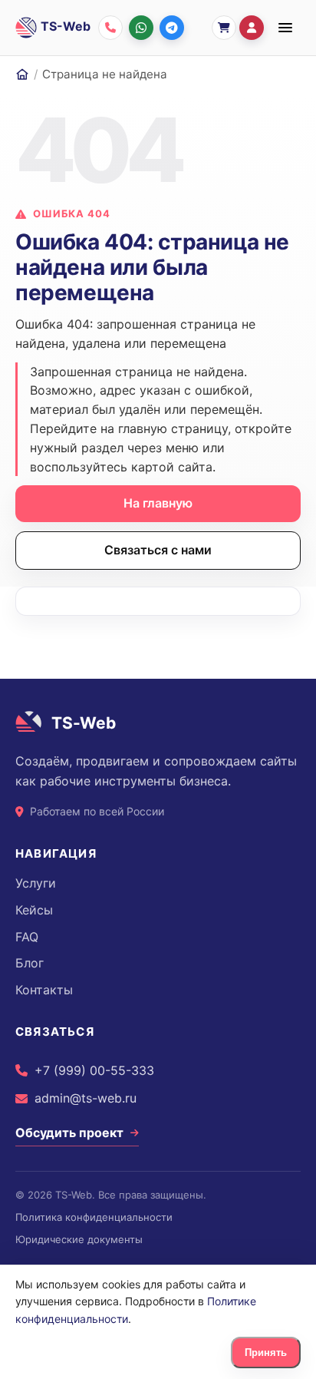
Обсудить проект (69, 1132)
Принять (266, 1352)
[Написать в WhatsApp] (141, 27)
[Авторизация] (251, 27)
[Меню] (285, 27)
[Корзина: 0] (224, 27)
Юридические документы (79, 1239)
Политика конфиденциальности (94, 1217)
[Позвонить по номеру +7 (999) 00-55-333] (110, 27)
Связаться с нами (158, 549)
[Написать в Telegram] (172, 27)
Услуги (35, 883)
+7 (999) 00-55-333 (94, 1070)
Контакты (44, 989)
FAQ (26, 936)
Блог (29, 963)
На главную (158, 503)
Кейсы (34, 910)
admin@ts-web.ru (86, 1098)
